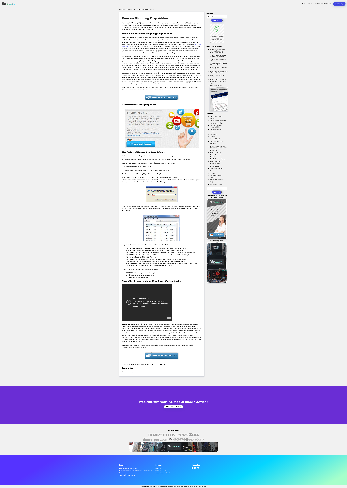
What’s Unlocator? (215, 86)
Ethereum (213, 144)
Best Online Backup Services (216, 117)
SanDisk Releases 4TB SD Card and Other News (218, 56)
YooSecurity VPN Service (127, 475)
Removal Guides (172, 486)
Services (320, 4)
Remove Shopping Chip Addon (145, 18)
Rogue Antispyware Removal (216, 176)
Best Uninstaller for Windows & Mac (216, 126)
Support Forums (160, 471)
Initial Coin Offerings (216, 168)
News (211, 171)
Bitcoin (212, 132)
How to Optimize (215, 152)
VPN (211, 182)
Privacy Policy (194, 486)
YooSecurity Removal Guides (127, 9)
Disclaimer (203, 486)
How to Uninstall (215, 164)
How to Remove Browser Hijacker (218, 155)
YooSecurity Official (216, 184)
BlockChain (213, 134)
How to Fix (213, 150)
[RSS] (198, 468)
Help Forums (183, 486)
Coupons (212, 136)
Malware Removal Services (128, 468)
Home (304, 4)
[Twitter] (195, 468)
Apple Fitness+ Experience (218, 79)
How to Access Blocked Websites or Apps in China (218, 147)
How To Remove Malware (218, 159)
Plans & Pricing (312, 4)
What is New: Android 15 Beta (218, 60)
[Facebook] (193, 468)
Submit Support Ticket (162, 473)
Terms (199, 486)
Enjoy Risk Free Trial (216, 141)
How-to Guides (214, 166)
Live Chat (338, 4)
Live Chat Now (173, 407)
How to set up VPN (216, 161)
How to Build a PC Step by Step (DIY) (218, 68)
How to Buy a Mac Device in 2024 (218, 82)
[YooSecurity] (8, 5)
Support (189, 486)
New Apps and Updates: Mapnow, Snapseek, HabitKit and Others (217, 51)
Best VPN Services (216, 129)
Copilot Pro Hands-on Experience (217, 76)
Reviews (212, 173)
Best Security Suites (216, 123)
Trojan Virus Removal (216, 179)
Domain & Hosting (215, 139)
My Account (327, 4)
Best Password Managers (218, 120)
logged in (134, 372)
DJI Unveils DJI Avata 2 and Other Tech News (218, 64)
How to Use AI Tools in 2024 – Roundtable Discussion (219, 72)
